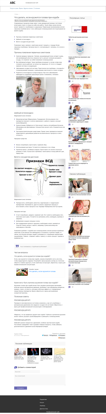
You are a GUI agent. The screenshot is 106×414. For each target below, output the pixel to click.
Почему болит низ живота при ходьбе (19, 358)
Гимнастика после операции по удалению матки (78, 164)
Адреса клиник (28, 8)
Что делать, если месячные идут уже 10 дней (46, 359)
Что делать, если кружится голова (42, 271)
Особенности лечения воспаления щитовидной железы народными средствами (79, 237)
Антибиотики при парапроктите (78, 78)
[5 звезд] (20, 335)
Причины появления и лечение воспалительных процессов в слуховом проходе (78, 261)
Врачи (21, 8)
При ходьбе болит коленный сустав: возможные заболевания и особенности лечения (32, 360)
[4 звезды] (18, 335)
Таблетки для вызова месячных (78, 37)
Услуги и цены (14, 8)
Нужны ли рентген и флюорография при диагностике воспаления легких (80, 193)
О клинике (37, 8)
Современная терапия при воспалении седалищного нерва (78, 121)
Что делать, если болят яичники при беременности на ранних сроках (58, 359)
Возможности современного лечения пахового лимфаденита (80, 142)
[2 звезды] (16, 335)
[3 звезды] (17, 335)
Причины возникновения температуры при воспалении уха (79, 215)
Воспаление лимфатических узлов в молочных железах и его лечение (80, 283)
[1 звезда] (15, 335)
